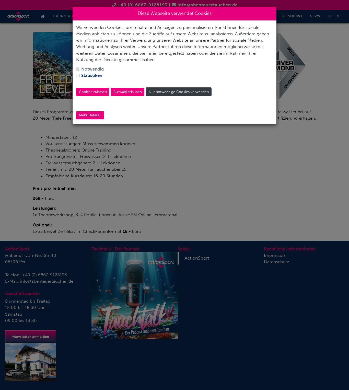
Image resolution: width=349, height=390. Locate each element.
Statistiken (91, 75)
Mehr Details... (90, 115)
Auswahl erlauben (127, 92)
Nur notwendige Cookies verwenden (179, 92)
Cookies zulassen (93, 92)
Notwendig (92, 69)
